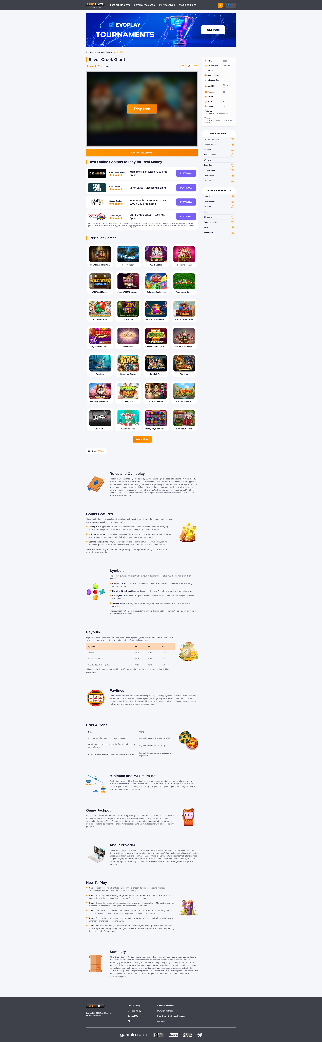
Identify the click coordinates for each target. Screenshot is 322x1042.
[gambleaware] (134, 1035)
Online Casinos (166, 5)
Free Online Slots (120, 5)
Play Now (186, 173)
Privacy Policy (134, 1006)
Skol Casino (114, 187)
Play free (142, 109)
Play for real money (142, 152)
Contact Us (133, 1016)
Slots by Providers (165, 1006)
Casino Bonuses (187, 5)
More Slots (142, 439)
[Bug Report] (189, 66)
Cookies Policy (134, 1011)
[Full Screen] (195, 66)
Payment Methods (165, 1011)
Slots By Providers (144, 5)
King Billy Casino (117, 172)
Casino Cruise (115, 201)
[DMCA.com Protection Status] (173, 1035)
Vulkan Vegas (115, 215)
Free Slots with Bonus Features (171, 1016)
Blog (130, 1021)
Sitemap (161, 1021)
